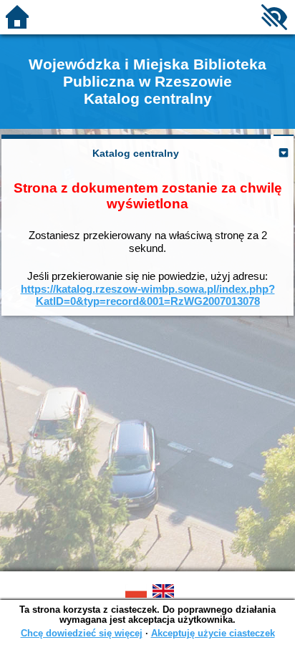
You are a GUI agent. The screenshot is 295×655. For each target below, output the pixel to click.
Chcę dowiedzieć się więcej (81, 633)
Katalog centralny (135, 153)
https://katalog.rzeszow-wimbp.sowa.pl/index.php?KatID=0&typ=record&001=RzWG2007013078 (148, 295)
